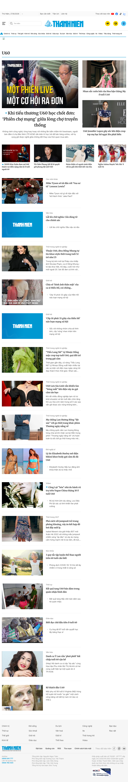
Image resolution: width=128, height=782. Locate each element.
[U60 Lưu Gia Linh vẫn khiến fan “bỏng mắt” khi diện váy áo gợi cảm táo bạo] (22, 393)
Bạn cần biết (45, 14)
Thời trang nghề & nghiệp (56, 247)
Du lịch (62, 34)
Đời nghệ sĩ (50, 450)
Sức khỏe (41, 34)
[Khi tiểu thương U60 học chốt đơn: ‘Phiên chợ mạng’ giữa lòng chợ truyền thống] (40, 84)
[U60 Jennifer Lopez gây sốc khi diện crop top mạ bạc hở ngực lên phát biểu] (104, 114)
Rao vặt (112, 731)
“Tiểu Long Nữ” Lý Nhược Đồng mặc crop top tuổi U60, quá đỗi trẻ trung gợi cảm (63, 355)
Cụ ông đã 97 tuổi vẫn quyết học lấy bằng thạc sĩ (63, 630)
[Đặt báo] (115, 23)
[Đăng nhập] (123, 23)
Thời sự (13, 34)
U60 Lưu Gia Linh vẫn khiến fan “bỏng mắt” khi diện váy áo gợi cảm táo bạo (62, 389)
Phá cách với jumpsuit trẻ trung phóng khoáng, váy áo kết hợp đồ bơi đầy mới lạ (63, 524)
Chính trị (7, 34)
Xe (96, 34)
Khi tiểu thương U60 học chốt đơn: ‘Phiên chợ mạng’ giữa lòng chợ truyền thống (40, 119)
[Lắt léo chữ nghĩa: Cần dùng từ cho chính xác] (22, 225)
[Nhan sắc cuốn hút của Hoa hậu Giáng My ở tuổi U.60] (104, 74)
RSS (59, 748)
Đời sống (34, 34)
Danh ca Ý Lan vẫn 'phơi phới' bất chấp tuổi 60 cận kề (63, 658)
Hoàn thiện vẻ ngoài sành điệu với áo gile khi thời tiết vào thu (79, 165)
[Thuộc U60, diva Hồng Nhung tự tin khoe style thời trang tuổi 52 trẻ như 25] (22, 258)
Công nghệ (90, 34)
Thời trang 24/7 (52, 517)
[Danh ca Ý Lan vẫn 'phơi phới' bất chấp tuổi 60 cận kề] (22, 664)
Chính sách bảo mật (82, 748)
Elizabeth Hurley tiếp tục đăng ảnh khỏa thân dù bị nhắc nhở (64, 468)
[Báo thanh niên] (64, 23)
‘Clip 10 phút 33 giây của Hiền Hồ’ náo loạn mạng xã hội (64, 296)
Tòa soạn (68, 748)
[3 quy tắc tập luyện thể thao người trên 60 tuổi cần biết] (22, 562)
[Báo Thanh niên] (11, 748)
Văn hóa (69, 34)
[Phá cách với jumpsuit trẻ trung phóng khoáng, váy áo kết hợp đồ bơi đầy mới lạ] (22, 529)
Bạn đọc (112, 726)
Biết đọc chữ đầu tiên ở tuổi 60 (61, 622)
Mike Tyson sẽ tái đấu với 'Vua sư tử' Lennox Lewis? (63, 185)
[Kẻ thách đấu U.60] (22, 698)
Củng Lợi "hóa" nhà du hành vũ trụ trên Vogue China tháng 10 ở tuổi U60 (63, 490)
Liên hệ (64, 14)
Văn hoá (59, 731)
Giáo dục (55, 34)
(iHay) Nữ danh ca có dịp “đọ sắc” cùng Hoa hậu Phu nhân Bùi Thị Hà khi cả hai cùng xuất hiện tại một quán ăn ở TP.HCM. (63, 667)
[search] (25, 23)
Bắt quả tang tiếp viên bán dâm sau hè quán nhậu (65, 600)
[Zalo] (124, 13)
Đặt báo (39, 748)
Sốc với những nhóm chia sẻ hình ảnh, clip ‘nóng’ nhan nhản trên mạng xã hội (63, 331)
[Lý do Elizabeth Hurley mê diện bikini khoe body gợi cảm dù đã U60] (22, 461)
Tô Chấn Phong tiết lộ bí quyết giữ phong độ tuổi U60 (47, 165)
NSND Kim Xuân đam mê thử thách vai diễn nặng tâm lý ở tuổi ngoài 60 (16, 166)
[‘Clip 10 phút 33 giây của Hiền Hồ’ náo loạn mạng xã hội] (22, 326)
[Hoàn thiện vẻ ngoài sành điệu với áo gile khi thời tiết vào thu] (80, 153)
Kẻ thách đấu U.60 (55, 687)
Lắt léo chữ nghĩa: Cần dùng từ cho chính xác (61, 219)
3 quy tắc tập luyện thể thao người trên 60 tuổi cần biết (63, 556)
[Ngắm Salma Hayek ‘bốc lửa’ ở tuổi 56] (112, 153)
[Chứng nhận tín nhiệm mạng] (101, 772)
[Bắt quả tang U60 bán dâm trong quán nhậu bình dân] (22, 596)
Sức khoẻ (33, 731)
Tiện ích (55, 14)
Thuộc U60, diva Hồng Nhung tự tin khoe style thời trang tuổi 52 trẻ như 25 (62, 254)
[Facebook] (116, 13)
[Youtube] (112, 13)
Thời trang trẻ (117, 34)
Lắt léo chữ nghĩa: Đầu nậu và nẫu (64, 227)
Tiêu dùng (107, 34)
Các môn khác (52, 179)
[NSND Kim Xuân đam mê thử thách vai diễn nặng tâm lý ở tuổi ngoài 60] (16, 153)
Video (100, 34)
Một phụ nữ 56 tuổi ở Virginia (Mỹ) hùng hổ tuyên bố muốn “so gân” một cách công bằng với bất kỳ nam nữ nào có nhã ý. (63, 695)
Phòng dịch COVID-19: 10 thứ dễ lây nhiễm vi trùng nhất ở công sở (65, 566)
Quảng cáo (49, 748)
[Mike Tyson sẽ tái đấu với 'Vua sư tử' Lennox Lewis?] (22, 191)
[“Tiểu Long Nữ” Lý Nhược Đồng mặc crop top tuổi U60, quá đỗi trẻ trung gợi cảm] (22, 360)
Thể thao (82, 34)
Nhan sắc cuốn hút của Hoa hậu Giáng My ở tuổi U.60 (104, 93)
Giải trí (75, 34)
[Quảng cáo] (107, 23)
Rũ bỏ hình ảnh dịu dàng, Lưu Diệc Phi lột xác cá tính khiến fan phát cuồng (64, 503)
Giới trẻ (48, 34)
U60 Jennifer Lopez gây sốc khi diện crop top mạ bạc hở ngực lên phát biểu (104, 133)
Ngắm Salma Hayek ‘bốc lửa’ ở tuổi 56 (111, 165)
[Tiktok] (120, 13)
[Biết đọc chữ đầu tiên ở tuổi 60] (22, 630)
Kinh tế (27, 34)
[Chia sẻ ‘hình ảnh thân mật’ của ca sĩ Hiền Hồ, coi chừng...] (22, 292)
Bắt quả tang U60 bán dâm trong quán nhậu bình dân (63, 590)
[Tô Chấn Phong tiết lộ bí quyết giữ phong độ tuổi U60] (48, 153)
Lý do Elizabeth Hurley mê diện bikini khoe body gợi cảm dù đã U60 (62, 456)
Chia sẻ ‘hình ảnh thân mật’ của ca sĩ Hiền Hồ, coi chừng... (62, 286)
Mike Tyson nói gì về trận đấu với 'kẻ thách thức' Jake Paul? (63, 194)
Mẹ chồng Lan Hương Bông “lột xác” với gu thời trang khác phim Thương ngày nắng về (63, 423)
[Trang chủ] (1, 34)
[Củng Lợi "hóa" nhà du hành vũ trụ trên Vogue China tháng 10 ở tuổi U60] (22, 495)
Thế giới (20, 34)
